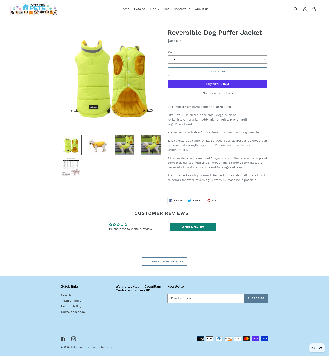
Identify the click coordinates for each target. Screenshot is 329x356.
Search (66, 295)
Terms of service (73, 312)
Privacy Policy (71, 301)
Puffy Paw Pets (80, 347)
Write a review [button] (193, 226)
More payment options (218, 92)
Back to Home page (167, 261)
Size (171, 52)
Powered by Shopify (102, 347)
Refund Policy (71, 306)
